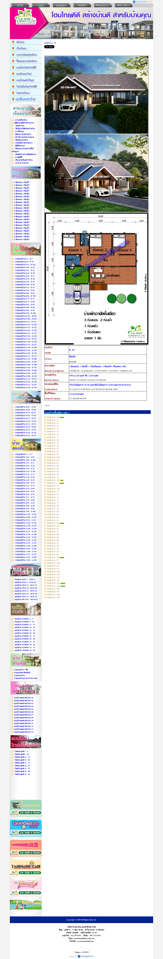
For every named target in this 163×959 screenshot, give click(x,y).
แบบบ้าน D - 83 (53, 520)
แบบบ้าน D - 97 (53, 560)
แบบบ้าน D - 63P (53, 457)
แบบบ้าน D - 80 (53, 512)
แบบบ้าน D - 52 (53, 423)
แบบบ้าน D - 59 (53, 443)
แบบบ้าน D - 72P (53, 489)
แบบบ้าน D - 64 (53, 460)
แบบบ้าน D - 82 (53, 517)
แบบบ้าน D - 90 (53, 540)
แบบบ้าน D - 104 (53, 583)
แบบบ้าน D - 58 (53, 440)
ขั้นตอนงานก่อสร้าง (103, 5)
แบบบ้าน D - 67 (53, 469)
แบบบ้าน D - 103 (53, 580)
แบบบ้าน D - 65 (53, 463)
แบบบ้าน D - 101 (53, 574)
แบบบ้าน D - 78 (53, 506)
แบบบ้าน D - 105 (53, 586)
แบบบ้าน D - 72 (53, 486)
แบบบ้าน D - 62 (53, 451)
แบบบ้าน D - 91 (53, 543)
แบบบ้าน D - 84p (53, 526)
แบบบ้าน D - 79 (53, 509)
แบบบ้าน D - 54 (53, 429)
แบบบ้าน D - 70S (53, 480)
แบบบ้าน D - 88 (53, 534)
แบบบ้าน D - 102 (53, 577)
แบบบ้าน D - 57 (53, 437)
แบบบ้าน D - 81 (53, 514)
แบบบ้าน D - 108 (53, 594)
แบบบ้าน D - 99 (53, 569)
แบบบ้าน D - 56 (53, 434)
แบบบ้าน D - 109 (53, 597)
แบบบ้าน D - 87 (53, 532)
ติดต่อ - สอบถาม (123, 5)
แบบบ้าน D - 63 (53, 454)
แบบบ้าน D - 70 (53, 477)
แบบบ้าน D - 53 (53, 426)
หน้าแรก (20, 5)
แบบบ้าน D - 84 (53, 523)
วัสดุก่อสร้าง (82, 5)
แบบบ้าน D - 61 (53, 449)
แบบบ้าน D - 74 (53, 494)
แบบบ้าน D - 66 (53, 466)
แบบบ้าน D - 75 (53, 497)
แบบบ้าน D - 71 (53, 483)
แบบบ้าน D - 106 (53, 589)
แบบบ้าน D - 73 (53, 492)
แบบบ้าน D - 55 (53, 431)
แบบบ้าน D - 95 (53, 554)
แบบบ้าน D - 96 (53, 557)
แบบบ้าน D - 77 (53, 503)
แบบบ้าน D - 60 (53, 446)
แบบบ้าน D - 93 (53, 549)
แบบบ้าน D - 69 (53, 474)
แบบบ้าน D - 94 (53, 552)
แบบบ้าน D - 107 (53, 592)
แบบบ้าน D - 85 (53, 529)
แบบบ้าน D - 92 (53, 546)
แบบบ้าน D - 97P (53, 563)
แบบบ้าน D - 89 (53, 537)
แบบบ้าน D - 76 (53, 500)
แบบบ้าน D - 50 (53, 417)
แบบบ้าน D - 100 (53, 572)
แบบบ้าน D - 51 (53, 420)
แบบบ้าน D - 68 (53, 472)
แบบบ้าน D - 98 (53, 566)
